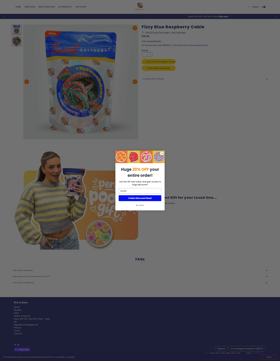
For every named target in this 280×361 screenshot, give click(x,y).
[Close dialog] (162, 153)
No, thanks (140, 205)
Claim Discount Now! (140, 198)
